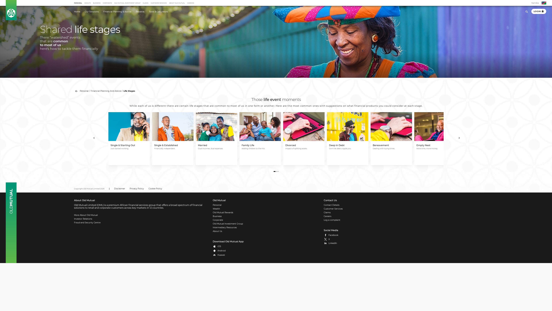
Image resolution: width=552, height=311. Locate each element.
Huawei (221, 255)
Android (221, 250)
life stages (129, 91)
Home (77, 12)
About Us (217, 231)
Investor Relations (83, 219)
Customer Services (159, 3)
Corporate (107, 3)
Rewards (140, 12)
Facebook (333, 235)
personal (84, 91)
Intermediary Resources (225, 227)
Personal (78, 3)
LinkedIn (332, 243)
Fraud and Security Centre (87, 222)
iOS (219, 246)
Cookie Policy (155, 188)
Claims (145, 3)
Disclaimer (119, 188)
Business (96, 3)
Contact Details (331, 205)
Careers (190, 3)
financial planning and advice (106, 91)
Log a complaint (332, 220)
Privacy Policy (137, 188)
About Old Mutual (177, 3)
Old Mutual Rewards (223, 212)
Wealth (87, 3)
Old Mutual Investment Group (127, 3)
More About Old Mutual (86, 215)
